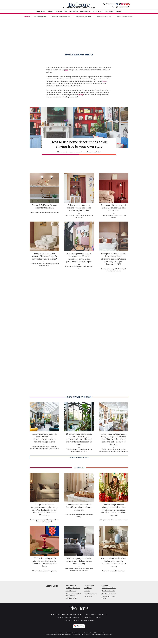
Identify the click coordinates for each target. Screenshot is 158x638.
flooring (104, 81)
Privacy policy (78, 617)
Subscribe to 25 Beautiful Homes (109, 597)
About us (54, 614)
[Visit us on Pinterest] (124, 4)
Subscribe (123, 7)
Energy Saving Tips (71, 598)
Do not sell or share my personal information (79, 620)
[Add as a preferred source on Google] (79, 626)
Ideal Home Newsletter (108, 591)
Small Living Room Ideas (73, 588)
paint (66, 70)
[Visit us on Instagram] (122, 4)
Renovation (73, 11)
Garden (50, 11)
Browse (119, 11)
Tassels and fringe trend (40, 16)
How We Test (103, 614)
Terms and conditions (65, 617)
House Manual (85, 11)
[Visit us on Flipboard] (127, 4)
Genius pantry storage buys (104, 16)
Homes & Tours (61, 11)
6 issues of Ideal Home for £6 (124, 16)
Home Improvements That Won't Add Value (73, 594)
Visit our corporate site (99, 632)
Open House (109, 11)
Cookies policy (89, 617)
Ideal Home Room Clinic (109, 594)
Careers (97, 617)
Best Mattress (88, 588)
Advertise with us (91, 614)
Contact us (80, 614)
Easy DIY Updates (71, 591)
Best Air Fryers (88, 596)
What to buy (97, 11)
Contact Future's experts (67, 614)
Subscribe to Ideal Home (109, 588)
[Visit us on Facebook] (117, 4)
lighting (80, 95)
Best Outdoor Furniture (90, 594)
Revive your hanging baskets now (61, 16)
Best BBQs (87, 591)
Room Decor (40, 11)
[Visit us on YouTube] (129, 4)
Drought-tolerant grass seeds (83, 16)
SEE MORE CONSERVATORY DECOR (79, 457)
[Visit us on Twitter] (120, 4)
